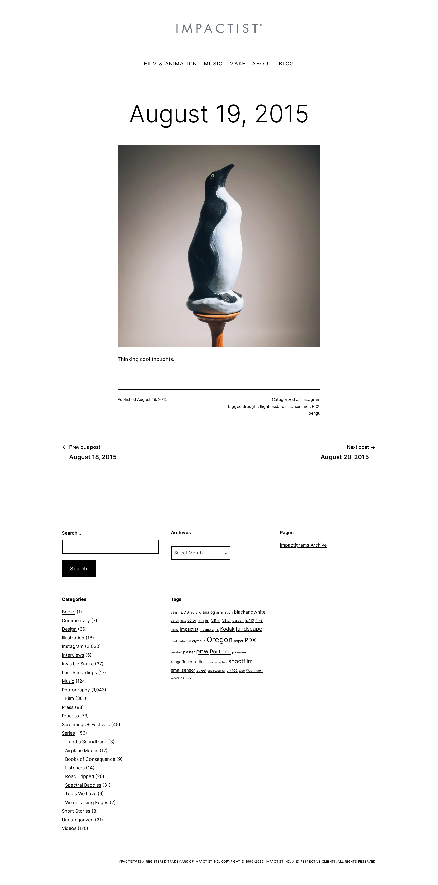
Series (68, 733)
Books (68, 612)
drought (250, 407)
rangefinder (181, 661)
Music (68, 681)
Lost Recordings (79, 672)
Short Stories (76, 811)
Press (68, 707)
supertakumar (216, 670)
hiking (175, 629)
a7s (185, 612)
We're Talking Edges (86, 802)
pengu (314, 413)
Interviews (73, 655)
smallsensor (183, 670)
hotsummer (299, 407)
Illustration (73, 637)
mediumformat (181, 641)
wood (175, 678)
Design (69, 629)
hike (259, 620)
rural (211, 662)
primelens (239, 652)
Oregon (220, 639)
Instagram (310, 400)
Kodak (227, 629)
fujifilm (215, 620)
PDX (315, 407)
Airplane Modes (81, 750)
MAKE (237, 64)
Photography (76, 689)
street (201, 670)
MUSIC (213, 64)
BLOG (286, 64)
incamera (207, 629)
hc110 (249, 620)
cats (183, 620)
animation (224, 612)
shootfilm (240, 661)
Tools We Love (80, 793)
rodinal (200, 661)
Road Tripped (79, 776)
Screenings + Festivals (86, 724)
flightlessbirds (273, 407)
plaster (189, 652)
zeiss (185, 677)
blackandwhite (250, 612)
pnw (202, 651)
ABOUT (262, 64)
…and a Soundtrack (86, 741)
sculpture (221, 662)
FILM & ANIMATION (170, 64)
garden (238, 620)
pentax (176, 652)
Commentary (76, 620)
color (191, 620)
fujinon (226, 620)
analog (209, 612)
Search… (71, 533)
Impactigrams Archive (303, 545)
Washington (254, 670)
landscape (249, 628)
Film (69, 698)
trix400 (232, 670)
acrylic (195, 612)
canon (175, 620)
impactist (189, 629)
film (201, 620)
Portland (220, 651)
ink (217, 629)
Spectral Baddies (83, 785)
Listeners (75, 767)
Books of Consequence (90, 759)
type (242, 670)
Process (70, 715)
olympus (198, 641)
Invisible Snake (78, 663)
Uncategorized (78, 819)
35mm (175, 613)
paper (238, 641)
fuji (207, 620)
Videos (69, 828)
